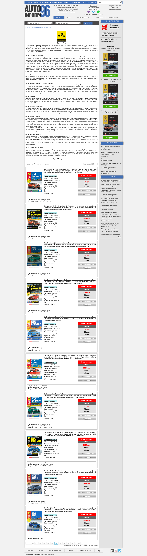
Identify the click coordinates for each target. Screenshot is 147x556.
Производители (37, 27)
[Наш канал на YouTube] (116, 550)
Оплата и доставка (83, 17)
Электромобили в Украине (109, 212)
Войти (113, 7)
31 (64, 543)
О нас (69, 17)
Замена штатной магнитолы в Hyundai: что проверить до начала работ (110, 224)
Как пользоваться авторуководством (106, 159)
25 (40, 543)
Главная (28, 27)
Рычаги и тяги (105, 220)
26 (44, 543)
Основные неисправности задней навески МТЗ (108, 195)
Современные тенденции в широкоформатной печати (109, 206)
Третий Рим (47, 27)
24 (36, 543)
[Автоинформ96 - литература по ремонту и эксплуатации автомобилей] (37, 11)
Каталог (59, 17)
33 (72, 543)
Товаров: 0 (114, 28)
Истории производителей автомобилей (108, 168)
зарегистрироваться (115, 9)
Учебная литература (41, 2)
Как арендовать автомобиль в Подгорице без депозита (110, 199)
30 (60, 543)
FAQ (99, 551)
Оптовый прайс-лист (110, 39)
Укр (93, 2)
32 (68, 543)
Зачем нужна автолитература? (110, 152)
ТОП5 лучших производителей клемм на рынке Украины (110, 185)
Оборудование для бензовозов (110, 234)
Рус (89, 2)
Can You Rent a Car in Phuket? (110, 231)
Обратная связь (108, 35)
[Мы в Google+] (112, 550)
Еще (119, 237)
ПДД (28, 2)
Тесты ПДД (76, 2)
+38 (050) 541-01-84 (93, 7)
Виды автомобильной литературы (107, 155)
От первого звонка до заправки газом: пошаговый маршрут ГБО (110, 180)
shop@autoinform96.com (95, 14)
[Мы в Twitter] (119, 550)
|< (27, 543)
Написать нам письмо (110, 33)
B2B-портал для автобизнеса (110, 229)
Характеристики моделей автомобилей (108, 172)
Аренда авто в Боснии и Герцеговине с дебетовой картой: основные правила (111, 190)
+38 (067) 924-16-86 (93, 9)
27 (48, 543)
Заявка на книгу (113, 17)
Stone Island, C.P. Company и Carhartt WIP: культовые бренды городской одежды (110, 216)
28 (52, 543)
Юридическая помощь (60, 2)
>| (85, 543)
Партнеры (71, 551)
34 (76, 543)
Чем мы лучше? (108, 41)
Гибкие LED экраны (107, 209)
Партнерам (98, 17)
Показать (88, 23)
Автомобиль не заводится (109, 203)
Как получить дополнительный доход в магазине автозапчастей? (110, 148)
